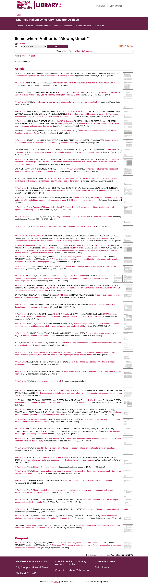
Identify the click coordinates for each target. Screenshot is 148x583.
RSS (131, 46)
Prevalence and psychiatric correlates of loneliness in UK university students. (45, 76)
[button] (57, 46)
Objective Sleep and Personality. (46, 467)
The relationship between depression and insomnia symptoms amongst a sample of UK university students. (63, 317)
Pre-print (31, 56)
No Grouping (87, 51)
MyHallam (101, 6)
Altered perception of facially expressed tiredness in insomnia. (89, 481)
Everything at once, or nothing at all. (47, 381)
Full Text (77, 51)
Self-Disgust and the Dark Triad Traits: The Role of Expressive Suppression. (82, 217)
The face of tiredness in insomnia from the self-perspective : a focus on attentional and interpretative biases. (75, 448)
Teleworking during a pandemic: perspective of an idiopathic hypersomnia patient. (65, 102)
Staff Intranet (116, 6)
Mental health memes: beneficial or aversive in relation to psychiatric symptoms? (83, 83)
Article (24, 56)
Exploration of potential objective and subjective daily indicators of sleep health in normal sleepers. (53, 403)
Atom (124, 46)
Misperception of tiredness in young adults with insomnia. (105, 509)
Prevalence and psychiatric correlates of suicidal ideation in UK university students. (47, 241)
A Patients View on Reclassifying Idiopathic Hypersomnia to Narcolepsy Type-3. (64, 226)
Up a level (21, 43)
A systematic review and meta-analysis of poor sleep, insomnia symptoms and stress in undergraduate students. (58, 152)
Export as (19, 46)
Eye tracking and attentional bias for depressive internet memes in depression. (77, 191)
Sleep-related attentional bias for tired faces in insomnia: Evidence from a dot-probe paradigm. (58, 460)
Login (19, 15)
